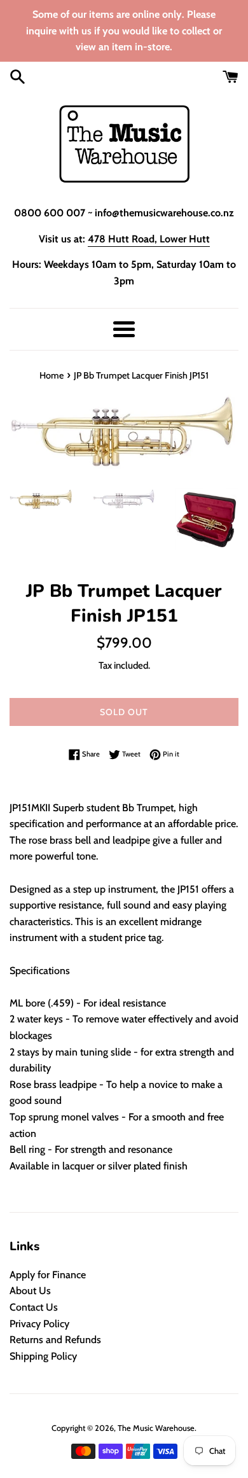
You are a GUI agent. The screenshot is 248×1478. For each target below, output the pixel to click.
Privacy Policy (39, 1324)
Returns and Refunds (55, 1340)
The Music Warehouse (156, 1428)
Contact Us (34, 1307)
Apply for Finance (48, 1275)
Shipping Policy (43, 1356)
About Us (30, 1291)
